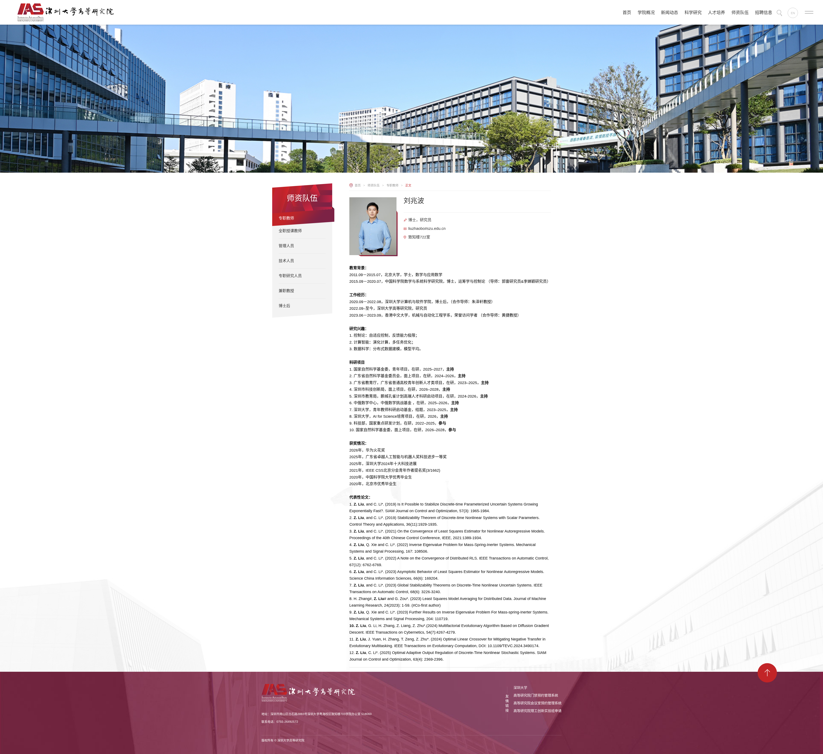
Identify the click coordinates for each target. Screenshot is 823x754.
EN (793, 13)
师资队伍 (374, 185)
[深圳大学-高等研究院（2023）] (68, 12)
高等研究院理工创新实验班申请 (538, 711)
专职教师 (392, 185)
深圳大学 (520, 688)
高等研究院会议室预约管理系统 (538, 703)
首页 (358, 185)
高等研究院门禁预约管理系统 (536, 695)
